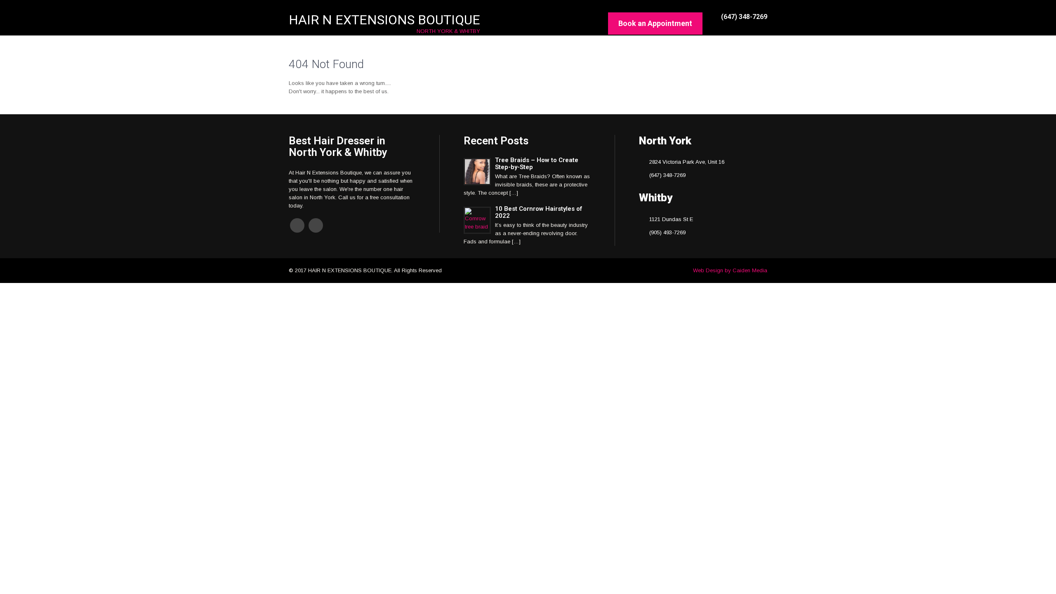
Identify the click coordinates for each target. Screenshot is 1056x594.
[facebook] (297, 225)
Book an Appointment (655, 23)
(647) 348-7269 (667, 175)
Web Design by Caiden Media (730, 270)
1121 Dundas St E (671, 219)
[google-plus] (316, 225)
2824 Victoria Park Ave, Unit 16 (686, 162)
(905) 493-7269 (667, 232)
